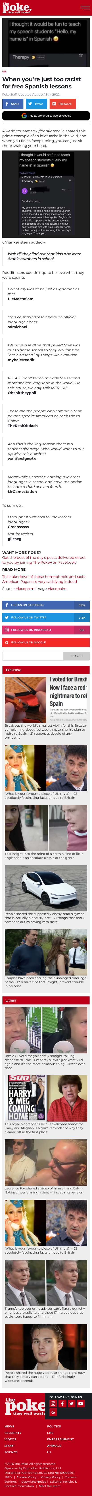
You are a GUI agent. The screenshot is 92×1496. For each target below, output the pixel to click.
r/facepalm (25, 589)
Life (4, 71)
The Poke (28, 8)
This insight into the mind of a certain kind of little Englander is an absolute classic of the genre (44, 856)
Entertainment (60, 1439)
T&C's (8, 1477)
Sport (9, 1445)
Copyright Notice (33, 1481)
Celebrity (12, 1433)
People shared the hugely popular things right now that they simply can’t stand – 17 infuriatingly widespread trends (45, 1377)
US (49, 1452)
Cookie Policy (26, 1477)
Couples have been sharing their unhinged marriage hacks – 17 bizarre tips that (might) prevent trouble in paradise (45, 982)
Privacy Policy (51, 1477)
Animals (54, 1445)
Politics (54, 1426)
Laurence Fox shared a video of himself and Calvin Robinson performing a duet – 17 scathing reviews (44, 1190)
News (9, 1426)
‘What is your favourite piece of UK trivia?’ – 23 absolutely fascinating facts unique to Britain (41, 796)
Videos (10, 1439)
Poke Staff (9, 94)
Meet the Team (50, 1486)
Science (11, 1452)
